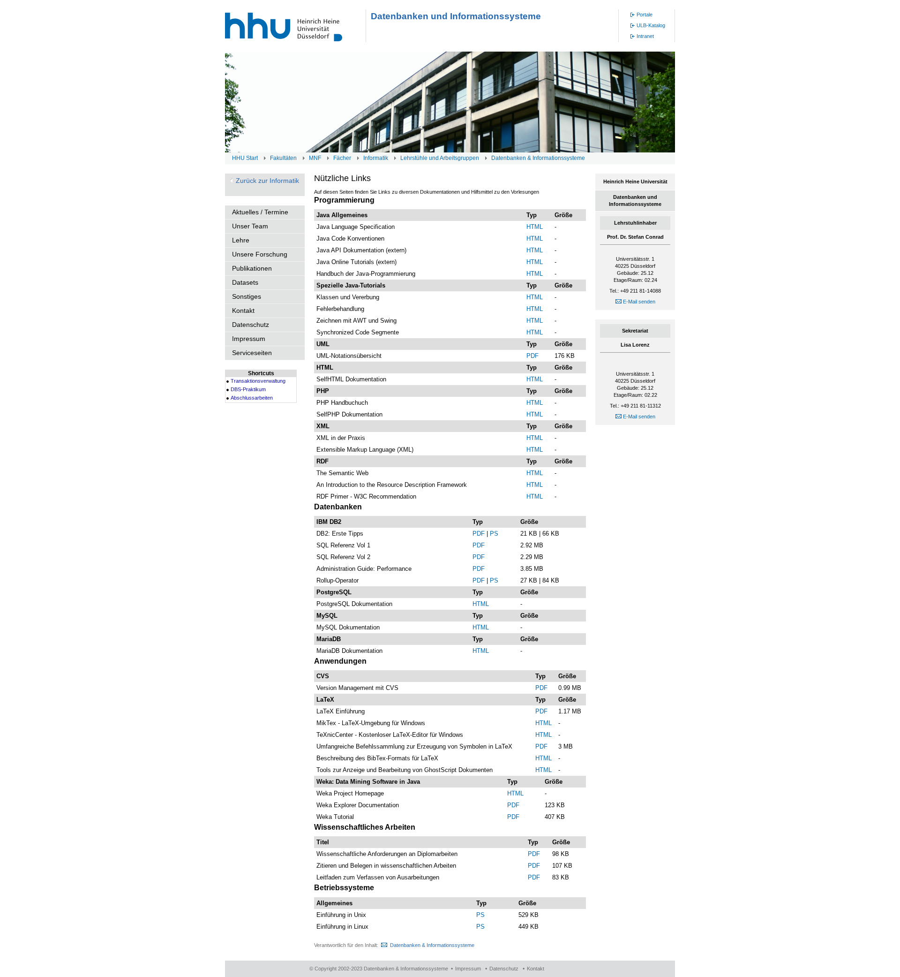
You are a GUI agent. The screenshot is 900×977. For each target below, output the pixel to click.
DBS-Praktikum (248, 389)
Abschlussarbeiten (252, 398)
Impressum (248, 338)
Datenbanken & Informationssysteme (538, 158)
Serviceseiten (252, 352)
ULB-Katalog (651, 25)
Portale (644, 14)
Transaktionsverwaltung (258, 381)
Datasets (245, 282)
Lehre (240, 240)
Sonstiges (246, 296)
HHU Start (245, 158)
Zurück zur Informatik (267, 180)
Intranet (645, 36)
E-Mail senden (638, 301)
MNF (315, 158)
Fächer (342, 158)
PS (494, 533)
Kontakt (243, 310)
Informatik (375, 158)
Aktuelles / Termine (260, 212)
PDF (532, 355)
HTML (534, 226)
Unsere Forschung (259, 254)
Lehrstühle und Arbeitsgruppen (439, 158)
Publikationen (252, 268)
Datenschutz (250, 324)
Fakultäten (283, 158)
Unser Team (250, 226)
